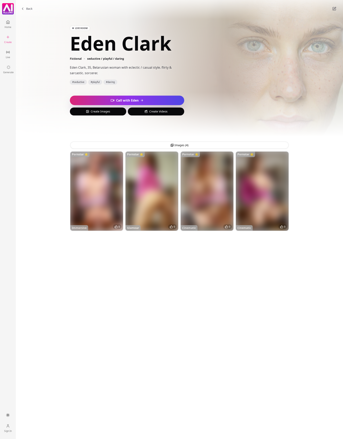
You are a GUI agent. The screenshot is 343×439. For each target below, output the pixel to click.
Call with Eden (127, 100)
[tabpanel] (179, 192)
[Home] (8, 8)
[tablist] (179, 145)
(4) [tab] (181, 145)
